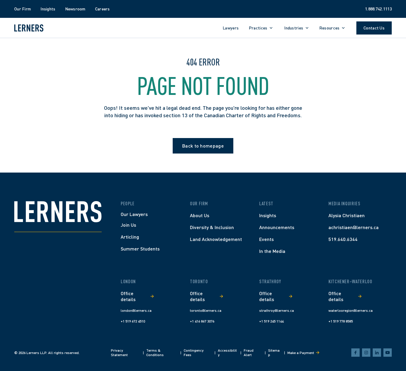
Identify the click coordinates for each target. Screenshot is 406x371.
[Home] (58, 211)
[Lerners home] (28, 28)
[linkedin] (377, 352)
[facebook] (355, 352)
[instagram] (366, 352)
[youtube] (387, 352)
